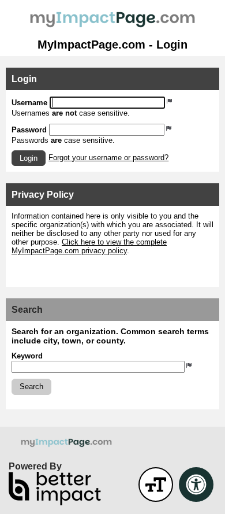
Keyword (27, 356)
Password (29, 129)
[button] (29, 158)
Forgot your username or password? (108, 157)
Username (29, 102)
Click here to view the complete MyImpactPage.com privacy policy (89, 246)
